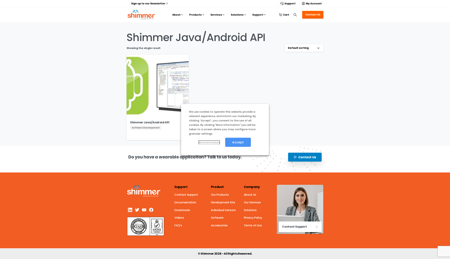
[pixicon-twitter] (137, 210)
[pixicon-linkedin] (130, 210)
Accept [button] (238, 142)
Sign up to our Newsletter (148, 3)
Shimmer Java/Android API (149, 122)
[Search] (295, 14)
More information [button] (209, 142)
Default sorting (298, 48)
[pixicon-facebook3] (151, 210)
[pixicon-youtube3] (144, 210)
